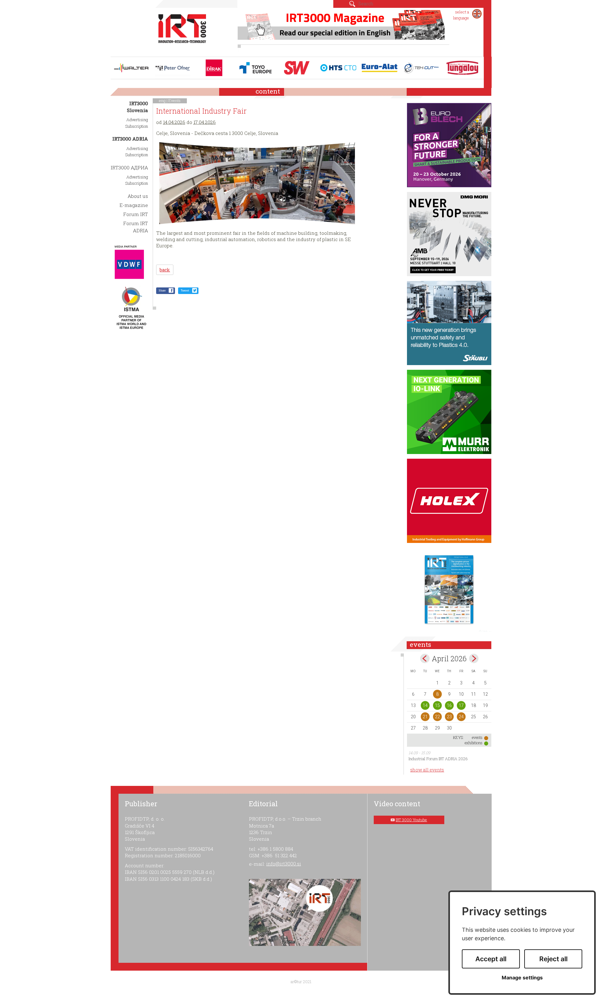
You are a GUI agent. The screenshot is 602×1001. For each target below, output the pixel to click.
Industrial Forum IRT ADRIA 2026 (438, 758)
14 (425, 705)
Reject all (553, 959)
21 (425, 716)
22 (437, 716)
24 (461, 716)
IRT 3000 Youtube (411, 820)
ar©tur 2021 (301, 981)
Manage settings (522, 978)
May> (473, 658)
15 (437, 705)
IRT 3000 (182, 31)
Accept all (490, 959)
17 (461, 705)
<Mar (425, 658)
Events (174, 100)
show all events (427, 770)
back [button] (165, 270)
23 (449, 716)
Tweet (185, 290)
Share (162, 290)
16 (449, 705)
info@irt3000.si (283, 863)
